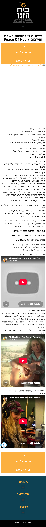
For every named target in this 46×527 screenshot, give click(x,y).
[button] (3, 445)
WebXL (18, 522)
